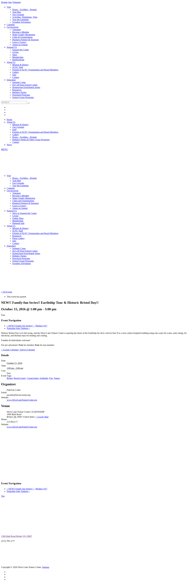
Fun (51, 378)
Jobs (14, 75)
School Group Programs (23, 97)
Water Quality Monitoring (23, 34)
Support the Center (20, 50)
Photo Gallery (18, 238)
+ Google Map (42, 417)
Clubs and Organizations (23, 201)
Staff (14, 129)
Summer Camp (19, 82)
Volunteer (16, 2)
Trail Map (16, 12)
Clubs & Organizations (22, 37)
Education (11, 80)
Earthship (44, 378)
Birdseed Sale (18, 223)
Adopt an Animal (20, 45)
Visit (9, 7)
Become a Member (20, 32)
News (9, 144)
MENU (4, 149)
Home (9, 119)
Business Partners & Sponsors (25, 39)
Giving (15, 52)
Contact (15, 77)
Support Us (12, 47)
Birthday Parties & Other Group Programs (30, 139)
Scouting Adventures (21, 22)
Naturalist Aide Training (18, 328)
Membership (17, 57)
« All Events (6, 292)
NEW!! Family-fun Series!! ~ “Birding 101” (27, 326)
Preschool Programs (21, 95)
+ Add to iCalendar (26, 350)
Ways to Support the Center (24, 213)
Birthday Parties (19, 92)
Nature (57, 378)
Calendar (11, 24)
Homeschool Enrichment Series (26, 87)
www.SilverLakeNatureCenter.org (22, 400)
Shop (14, 55)
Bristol (10, 378)
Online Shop (17, 218)
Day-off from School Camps (24, 85)
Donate (4, 2)
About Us (11, 62)
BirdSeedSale (18, 60)
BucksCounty (20, 378)
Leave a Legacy (19, 42)
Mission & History (20, 65)
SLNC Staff (17, 67)
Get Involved (12, 27)
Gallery (15, 72)
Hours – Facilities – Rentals (24, 9)
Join (10, 2)
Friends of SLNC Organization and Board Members (35, 70)
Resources (16, 90)
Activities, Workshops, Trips (24, 17)
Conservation (33, 378)
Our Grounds (18, 14)
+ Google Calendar (9, 350)
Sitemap (45, 567)
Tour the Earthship (20, 19)
